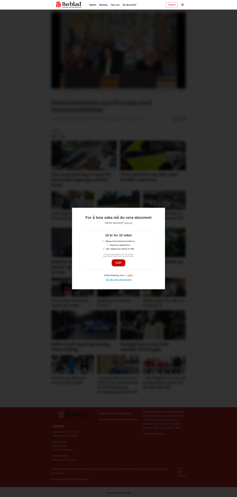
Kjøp (118, 262)
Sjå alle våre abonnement (119, 279)
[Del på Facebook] (175, 119)
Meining (103, 4)
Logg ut (181, 475)
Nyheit (92, 4)
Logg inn (172, 5)
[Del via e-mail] (183, 119)
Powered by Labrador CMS (118, 493)
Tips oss (115, 4)
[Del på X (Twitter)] (179, 119)
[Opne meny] (182, 5)
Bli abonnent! (129, 4)
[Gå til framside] (69, 4)
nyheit (56, 130)
